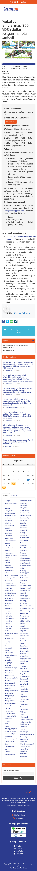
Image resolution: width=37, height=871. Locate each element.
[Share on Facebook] (3, 321)
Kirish (25, 2)
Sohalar (5, 495)
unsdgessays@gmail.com (14, 211)
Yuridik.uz (23, 868)
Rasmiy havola (10, 122)
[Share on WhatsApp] (11, 321)
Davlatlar (14, 495)
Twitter (19, 849)
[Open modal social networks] (15, 321)
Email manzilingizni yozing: (11, 770)
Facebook (19, 846)
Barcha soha (8, 370)
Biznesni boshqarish (11, 407)
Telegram (20, 854)
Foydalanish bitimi (23, 805)
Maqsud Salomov (22, 313)
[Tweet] (7, 321)
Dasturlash (8, 446)
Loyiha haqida (12, 805)
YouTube (19, 851)
